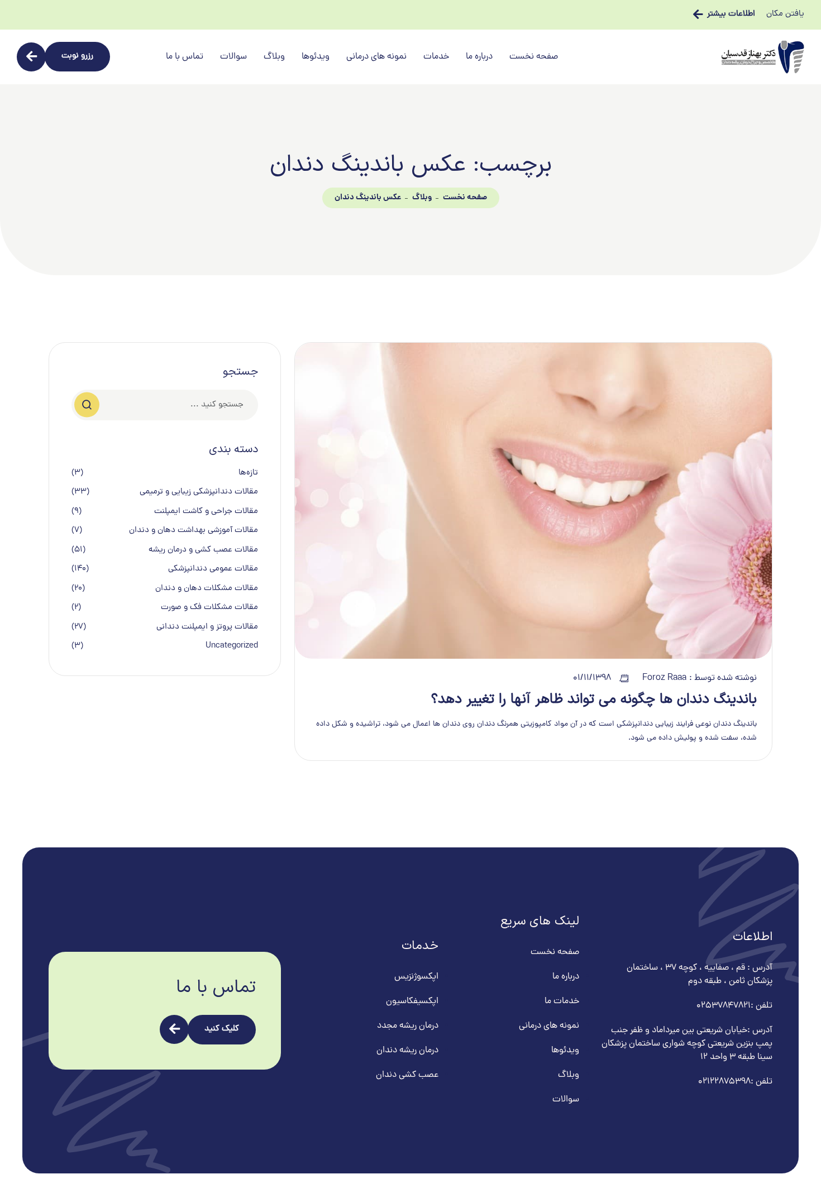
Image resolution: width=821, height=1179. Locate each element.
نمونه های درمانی (376, 57)
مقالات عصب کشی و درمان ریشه (203, 550)
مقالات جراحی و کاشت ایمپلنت (206, 512)
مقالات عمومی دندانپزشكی (213, 569)
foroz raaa (664, 678)
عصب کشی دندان (407, 1075)
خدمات (436, 57)
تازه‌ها (248, 473)
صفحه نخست (533, 57)
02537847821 (723, 1006)
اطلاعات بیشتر (731, 14)
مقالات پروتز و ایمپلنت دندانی (207, 627)
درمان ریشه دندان (407, 1050)
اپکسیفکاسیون (412, 1001)
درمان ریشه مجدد (407, 1026)
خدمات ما (562, 1001)
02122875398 (724, 1082)
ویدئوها (316, 57)
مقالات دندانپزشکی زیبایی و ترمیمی (199, 492)
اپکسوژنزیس (416, 977)
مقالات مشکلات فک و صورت (209, 608)
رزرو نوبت (77, 56)
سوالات (233, 57)
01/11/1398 (592, 678)
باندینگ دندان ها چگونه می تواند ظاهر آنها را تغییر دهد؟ (594, 699)
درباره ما (479, 57)
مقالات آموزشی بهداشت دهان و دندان (193, 531)
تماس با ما (184, 57)
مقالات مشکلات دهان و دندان (206, 589)
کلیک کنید (221, 1029)
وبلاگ (274, 57)
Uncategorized (232, 646)
